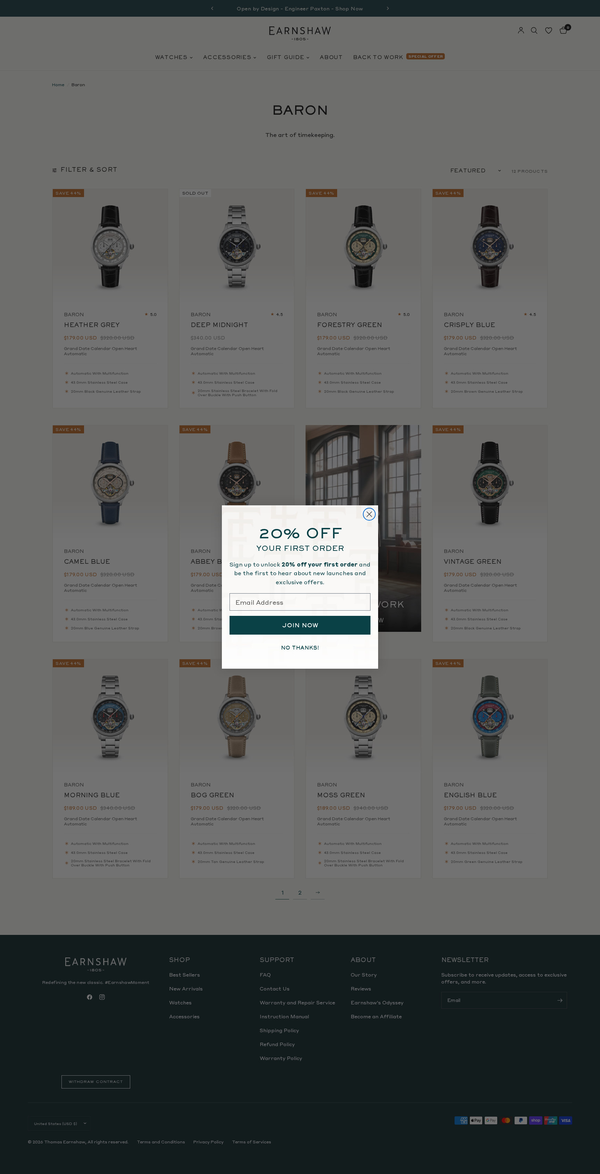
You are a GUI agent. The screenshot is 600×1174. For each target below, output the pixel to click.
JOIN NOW (300, 625)
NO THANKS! (300, 647)
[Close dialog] (369, 514)
